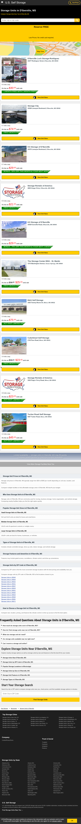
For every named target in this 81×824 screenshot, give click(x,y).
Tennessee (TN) (57, 789)
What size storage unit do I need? (14, 634)
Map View (40, 51)
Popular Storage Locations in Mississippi (17, 666)
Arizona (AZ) (56, 763)
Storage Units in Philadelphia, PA (68, 719)
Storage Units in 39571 (8, 601)
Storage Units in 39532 (8, 582)
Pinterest (44, 748)
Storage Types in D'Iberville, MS (14, 679)
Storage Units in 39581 (8, 599)
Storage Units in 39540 (8, 577)
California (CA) (32, 765)
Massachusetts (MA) (58, 775)
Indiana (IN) (31, 771)
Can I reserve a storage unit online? (15, 643)
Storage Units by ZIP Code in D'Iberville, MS (18, 662)
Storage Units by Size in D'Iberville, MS (16, 671)
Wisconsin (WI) (6, 794)
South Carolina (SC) (7, 789)
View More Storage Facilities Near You (40, 464)
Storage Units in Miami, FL (38, 721)
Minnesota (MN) (32, 777)
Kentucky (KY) (31, 773)
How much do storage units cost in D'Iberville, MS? (20, 625)
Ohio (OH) (30, 785)
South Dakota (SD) (33, 789)
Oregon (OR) (5, 787)
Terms (11, 740)
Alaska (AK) (31, 763)
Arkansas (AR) (6, 765)
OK (72, 821)
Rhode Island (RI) (58, 787)
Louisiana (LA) (57, 773)
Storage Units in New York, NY (10, 717)
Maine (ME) (5, 775)
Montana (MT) (31, 779)
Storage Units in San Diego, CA (39, 723)
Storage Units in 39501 (8, 590)
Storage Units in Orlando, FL (10, 727)
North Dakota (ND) (7, 785)
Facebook (44, 744)
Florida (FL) (56, 767)
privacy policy (57, 821)
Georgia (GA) (5, 769)
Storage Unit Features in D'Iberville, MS (16, 675)
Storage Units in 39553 (8, 595)
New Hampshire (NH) (33, 781)
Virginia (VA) (5, 792)
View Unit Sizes (43, 97)
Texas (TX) (5, 790)
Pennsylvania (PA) (33, 787)
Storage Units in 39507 (8, 586)
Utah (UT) (30, 790)
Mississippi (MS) (57, 777)
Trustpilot (44, 742)
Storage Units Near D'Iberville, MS (14, 658)
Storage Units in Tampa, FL (66, 725)
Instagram (44, 746)
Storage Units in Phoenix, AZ (38, 719)
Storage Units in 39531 (8, 584)
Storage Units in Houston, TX (10, 719)
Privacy (8, 740)
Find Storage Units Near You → (12, 810)
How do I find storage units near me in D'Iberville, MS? (21, 630)
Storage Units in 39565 (8, 592)
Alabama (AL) (5, 763)
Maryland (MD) (32, 775)
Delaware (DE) (32, 767)
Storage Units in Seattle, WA (10, 725)
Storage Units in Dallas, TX (9, 721)
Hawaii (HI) (31, 769)
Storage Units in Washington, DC (11, 723)
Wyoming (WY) (32, 794)
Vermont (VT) (56, 790)
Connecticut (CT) (6, 767)
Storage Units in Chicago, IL (66, 717)
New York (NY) (32, 783)
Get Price (75, 2)
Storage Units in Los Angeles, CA (39, 717)
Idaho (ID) (56, 769)
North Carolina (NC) (58, 783)
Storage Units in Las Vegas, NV (67, 727)
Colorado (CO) (57, 765)
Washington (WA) (32, 792)
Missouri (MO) (5, 779)
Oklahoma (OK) (57, 785)
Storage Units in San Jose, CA (67, 723)
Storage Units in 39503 (8, 588)
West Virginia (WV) (58, 792)
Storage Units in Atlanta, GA (66, 721)
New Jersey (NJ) (57, 781)
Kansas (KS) (5, 773)
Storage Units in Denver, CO (38, 725)
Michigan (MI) (5, 777)
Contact (4, 740)
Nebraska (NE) (57, 779)
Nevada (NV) (5, 781)
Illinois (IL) (5, 771)
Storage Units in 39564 (8, 579)
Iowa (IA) (55, 771)
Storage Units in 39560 (8, 597)
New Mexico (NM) (7, 783)
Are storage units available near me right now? (19, 639)
